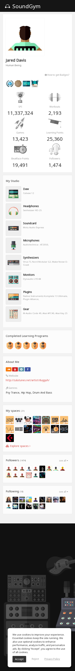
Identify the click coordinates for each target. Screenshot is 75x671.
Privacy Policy (52, 659)
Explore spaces (19, 446)
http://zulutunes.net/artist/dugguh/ (27, 380)
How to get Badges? (58, 74)
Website (13, 375)
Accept (19, 659)
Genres (12, 388)
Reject (35, 659)
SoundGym (26, 6)
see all (63, 460)
